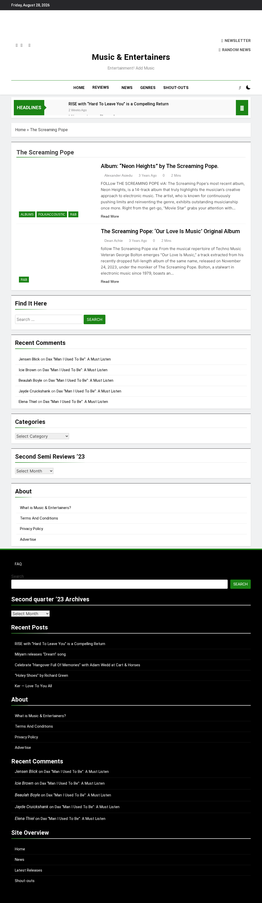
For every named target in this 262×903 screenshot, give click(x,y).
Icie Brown (27, 370)
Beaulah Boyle (30, 380)
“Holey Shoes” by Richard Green (41, 675)
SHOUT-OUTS (176, 87)
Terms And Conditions (39, 518)
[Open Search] (240, 87)
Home (20, 129)
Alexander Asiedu (118, 175)
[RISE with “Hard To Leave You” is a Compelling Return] (53, 110)
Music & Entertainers (131, 57)
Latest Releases (28, 870)
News (19, 859)
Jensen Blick (29, 359)
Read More (110, 216)
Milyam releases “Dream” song (40, 654)
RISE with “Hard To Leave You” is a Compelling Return (119, 103)
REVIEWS (100, 87)
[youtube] (29, 45)
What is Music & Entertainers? (45, 507)
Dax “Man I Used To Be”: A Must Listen (78, 359)
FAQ (18, 564)
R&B (73, 214)
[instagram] (16, 45)
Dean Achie (113, 241)
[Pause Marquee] (242, 107)
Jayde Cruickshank (34, 391)
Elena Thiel (28, 401)
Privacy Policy (31, 528)
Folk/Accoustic (51, 214)
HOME (79, 87)
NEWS (127, 87)
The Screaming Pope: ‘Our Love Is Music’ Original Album (170, 231)
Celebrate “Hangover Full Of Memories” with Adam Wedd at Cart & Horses (77, 665)
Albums (27, 214)
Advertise (28, 539)
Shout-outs (25, 880)
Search (17, 576)
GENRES (148, 87)
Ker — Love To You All (33, 686)
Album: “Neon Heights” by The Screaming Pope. (160, 166)
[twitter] (21, 45)
